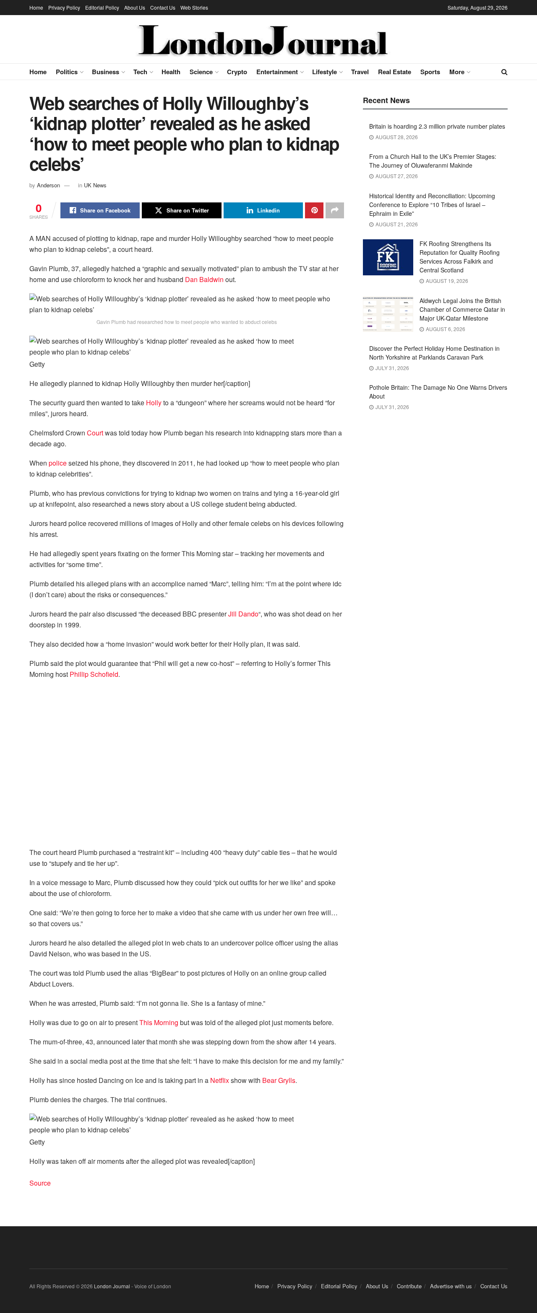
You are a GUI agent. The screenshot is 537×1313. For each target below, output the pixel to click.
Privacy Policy (64, 7)
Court (95, 433)
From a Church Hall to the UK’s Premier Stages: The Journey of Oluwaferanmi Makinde (432, 160)
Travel (360, 71)
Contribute (409, 1286)
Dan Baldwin (204, 279)
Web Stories (194, 7)
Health (171, 71)
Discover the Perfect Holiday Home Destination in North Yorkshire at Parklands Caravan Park (434, 352)
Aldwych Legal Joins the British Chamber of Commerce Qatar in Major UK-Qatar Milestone (462, 309)
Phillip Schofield (94, 674)
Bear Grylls (278, 1080)
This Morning (158, 1022)
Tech (140, 71)
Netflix (219, 1080)
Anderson (48, 185)
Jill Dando (243, 614)
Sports (430, 71)
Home (36, 7)
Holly (154, 402)
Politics (67, 71)
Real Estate (394, 71)
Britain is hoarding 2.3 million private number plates (437, 126)
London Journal (112, 1286)
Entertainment (277, 71)
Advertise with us (451, 1286)
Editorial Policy (102, 7)
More (456, 71)
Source (40, 1183)
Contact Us (162, 7)
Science (201, 71)
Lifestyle (324, 71)
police (58, 463)
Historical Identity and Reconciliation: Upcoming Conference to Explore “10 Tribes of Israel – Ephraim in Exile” (432, 205)
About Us (134, 7)
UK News (95, 185)
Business (105, 71)
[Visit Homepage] (263, 39)
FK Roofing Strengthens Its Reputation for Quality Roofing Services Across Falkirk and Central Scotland (460, 256)
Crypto (237, 71)
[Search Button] (504, 72)
